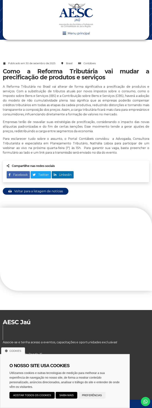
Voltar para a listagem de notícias (38, 191)
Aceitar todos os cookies (32, 395)
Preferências (92, 395)
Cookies (15, 350)
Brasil (69, 63)
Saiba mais (66, 395)
